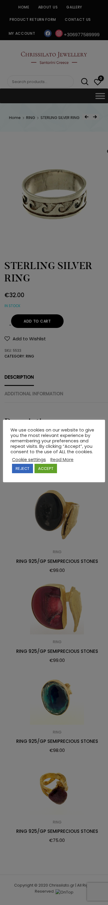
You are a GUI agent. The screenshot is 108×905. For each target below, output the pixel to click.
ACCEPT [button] (45, 468)
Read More (62, 459)
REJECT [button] (22, 468)
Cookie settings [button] (29, 459)
